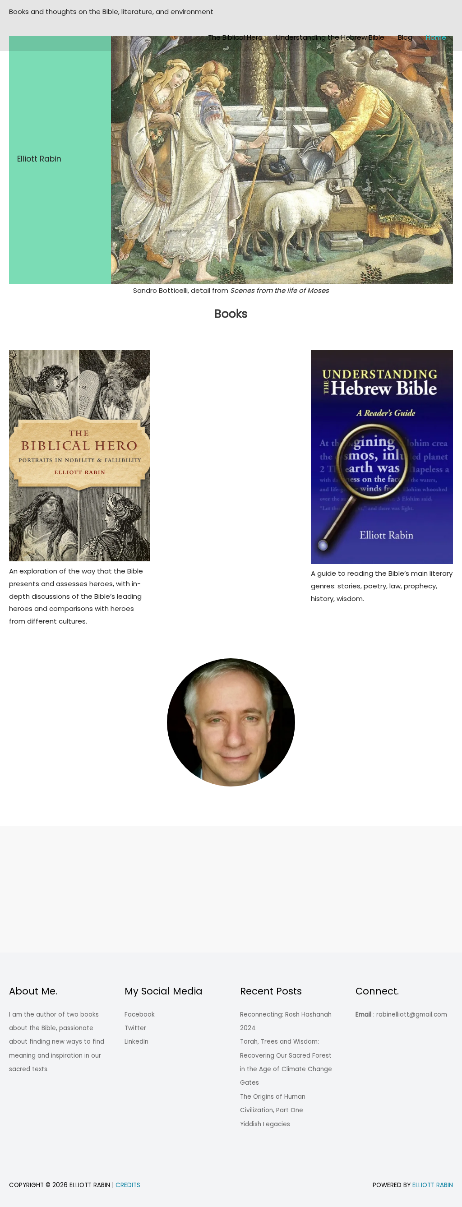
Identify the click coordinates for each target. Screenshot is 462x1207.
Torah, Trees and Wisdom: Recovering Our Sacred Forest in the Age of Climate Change (286, 1055)
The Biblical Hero (235, 37)
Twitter (135, 1028)
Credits (128, 1185)
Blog (405, 37)
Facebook (140, 1014)
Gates (249, 1082)
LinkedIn (136, 1041)
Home (436, 37)
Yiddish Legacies (265, 1124)
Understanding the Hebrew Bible (330, 37)
